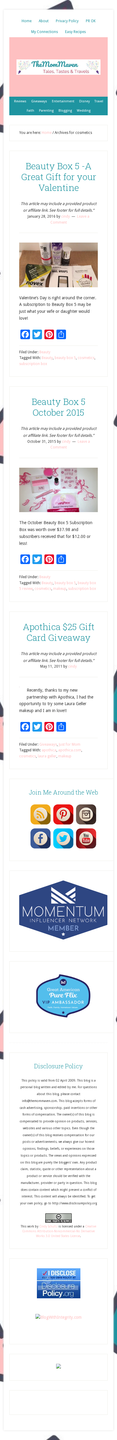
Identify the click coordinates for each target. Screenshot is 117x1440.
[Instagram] (86, 824)
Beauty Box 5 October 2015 (59, 407)
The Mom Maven (58, 66)
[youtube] (86, 848)
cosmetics (86, 358)
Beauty (44, 352)
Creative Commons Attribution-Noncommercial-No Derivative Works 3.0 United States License (59, 1231)
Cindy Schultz (48, 1226)
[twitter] (63, 848)
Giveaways (48, 744)
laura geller (47, 756)
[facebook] (40, 848)
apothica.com (69, 750)
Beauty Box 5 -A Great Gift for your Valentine (58, 176)
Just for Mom (69, 744)
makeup (59, 589)
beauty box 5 (65, 358)
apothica (49, 750)
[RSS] (40, 824)
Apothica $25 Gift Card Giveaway (58, 632)
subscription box (33, 364)
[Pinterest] (63, 824)
